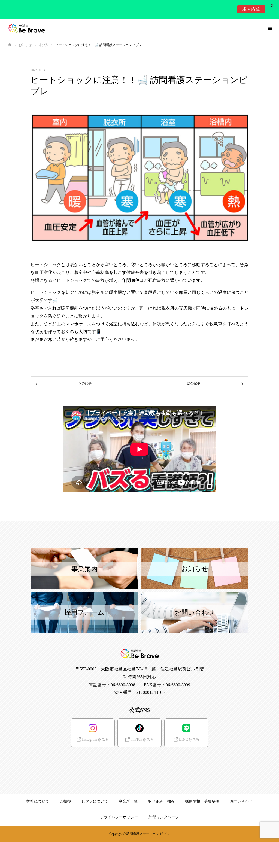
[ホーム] (9, 45)
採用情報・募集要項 (202, 801)
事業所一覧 (128, 801)
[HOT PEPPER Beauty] (149, 760)
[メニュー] (269, 28)
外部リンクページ (163, 817)
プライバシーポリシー (119, 817)
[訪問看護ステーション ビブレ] (26, 28)
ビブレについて (94, 801)
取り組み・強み (161, 801)
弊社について (37, 801)
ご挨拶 (65, 801)
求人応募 (251, 9)
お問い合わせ (241, 801)
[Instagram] (116, 760)
